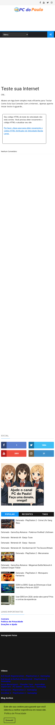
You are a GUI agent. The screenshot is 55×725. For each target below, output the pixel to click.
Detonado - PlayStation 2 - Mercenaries (32, 553)
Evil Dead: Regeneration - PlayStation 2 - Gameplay (25, 676)
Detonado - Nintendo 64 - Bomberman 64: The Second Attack (27, 548)
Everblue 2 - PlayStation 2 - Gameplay (19, 693)
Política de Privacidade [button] (15, 713)
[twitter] (48, 2)
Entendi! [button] (9, 720)
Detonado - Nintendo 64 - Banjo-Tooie (17, 537)
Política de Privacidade (12, 621)
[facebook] (40, 2)
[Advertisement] (27, 61)
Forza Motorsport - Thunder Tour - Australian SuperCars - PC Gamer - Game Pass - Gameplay (23, 685)
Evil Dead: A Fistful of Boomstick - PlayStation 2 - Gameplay (24, 680)
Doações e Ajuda (9, 624)
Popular (10, 514)
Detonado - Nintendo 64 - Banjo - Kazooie (18, 543)
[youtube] (44, 2)
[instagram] (52, 2)
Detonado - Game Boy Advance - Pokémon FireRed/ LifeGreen (27, 532)
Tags (45, 514)
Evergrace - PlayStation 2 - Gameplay (19, 690)
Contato (5, 619)
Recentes (27, 514)
